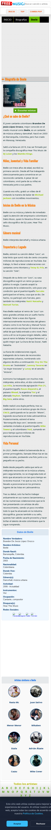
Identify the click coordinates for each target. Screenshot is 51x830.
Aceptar (17, 824)
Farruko (40, 291)
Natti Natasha (34, 301)
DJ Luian (7, 153)
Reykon (16, 395)
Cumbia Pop (36, 11)
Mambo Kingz (25, 153)
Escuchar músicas (27, 110)
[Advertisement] (25, 50)
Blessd (14, 392)
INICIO (7, 19)
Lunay (28, 368)
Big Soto (7, 399)
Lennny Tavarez (35, 365)
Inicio (11, 11)
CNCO (6, 412)
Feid (29, 429)
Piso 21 (42, 385)
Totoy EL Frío (37, 267)
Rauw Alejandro (29, 388)
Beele (34, 19)
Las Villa (7, 385)
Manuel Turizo (10, 304)
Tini (33, 392)
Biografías (21, 19)
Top (23, 11)
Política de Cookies (33, 813)
